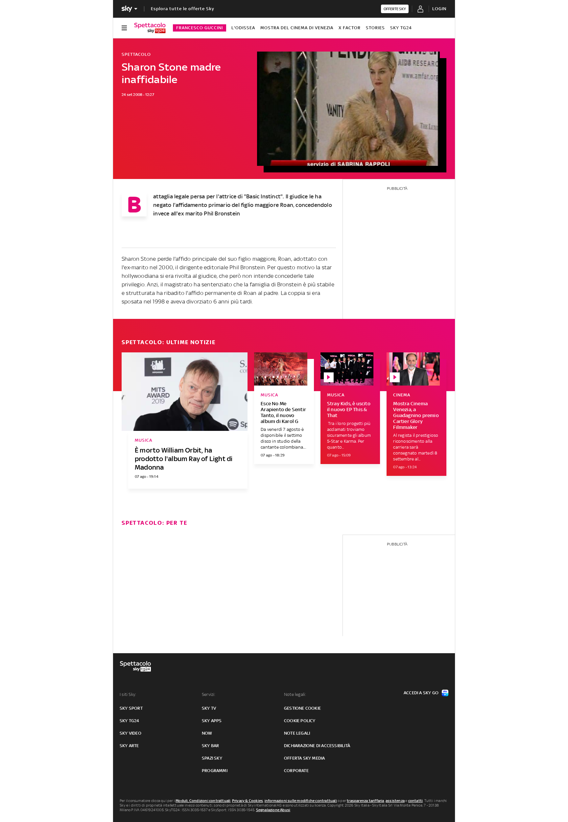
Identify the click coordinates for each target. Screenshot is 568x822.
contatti (415, 800)
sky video (130, 733)
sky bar (210, 745)
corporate (296, 770)
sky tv (209, 708)
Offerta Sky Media (304, 758)
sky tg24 (129, 720)
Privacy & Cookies (247, 800)
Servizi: (209, 694)
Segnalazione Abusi (273, 810)
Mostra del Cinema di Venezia (296, 27)
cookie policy (300, 720)
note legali (297, 733)
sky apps (212, 720)
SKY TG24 (401, 27)
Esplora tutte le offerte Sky (182, 8)
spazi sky (212, 758)
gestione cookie (302, 708)
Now (207, 733)
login (439, 8)
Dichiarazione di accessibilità (317, 745)
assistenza (395, 800)
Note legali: (295, 694)
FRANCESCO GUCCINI (199, 27)
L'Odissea (243, 27)
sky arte (129, 745)
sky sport (131, 708)
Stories (375, 27)
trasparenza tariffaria (365, 800)
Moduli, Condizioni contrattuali (203, 800)
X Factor (350, 27)
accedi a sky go (421, 692)
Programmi (214, 770)
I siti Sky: (128, 694)
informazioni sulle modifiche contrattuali (301, 800)
